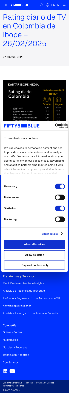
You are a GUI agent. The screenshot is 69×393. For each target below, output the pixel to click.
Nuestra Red (10, 339)
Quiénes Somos (12, 332)
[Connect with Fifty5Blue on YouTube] (12, 371)
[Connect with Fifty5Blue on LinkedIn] (5, 371)
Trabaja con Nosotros (16, 354)
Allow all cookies (34, 244)
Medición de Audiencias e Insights (23, 283)
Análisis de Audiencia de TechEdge (24, 290)
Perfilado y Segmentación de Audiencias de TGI (31, 298)
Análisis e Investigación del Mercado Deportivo (31, 313)
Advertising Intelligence (17, 306)
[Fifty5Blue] (16, 5)
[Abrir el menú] (64, 5)
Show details (50, 233)
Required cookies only (34, 265)
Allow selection (34, 254)
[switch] (60, 197)
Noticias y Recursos (15, 347)
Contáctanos (11, 362)
